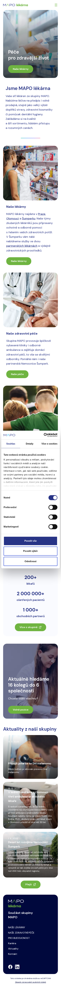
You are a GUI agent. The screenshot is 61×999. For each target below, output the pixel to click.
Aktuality (13, 948)
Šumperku (28, 218)
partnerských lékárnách (21, 246)
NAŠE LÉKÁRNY (16, 927)
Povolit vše (30, 540)
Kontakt (12, 954)
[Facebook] (10, 967)
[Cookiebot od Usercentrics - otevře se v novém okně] (43, 435)
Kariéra (12, 943)
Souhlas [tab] (10, 443)
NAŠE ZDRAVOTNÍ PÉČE (21, 932)
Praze (41, 214)
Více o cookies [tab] (49, 443)
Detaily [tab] (29, 443)
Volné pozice (20, 709)
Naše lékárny (20, 69)
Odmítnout (30, 561)
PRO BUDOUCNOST (19, 938)
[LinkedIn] (17, 967)
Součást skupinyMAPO (20, 915)
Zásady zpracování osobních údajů (30, 982)
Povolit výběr (30, 551)
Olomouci (12, 218)
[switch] (52, 507)
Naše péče (17, 374)
